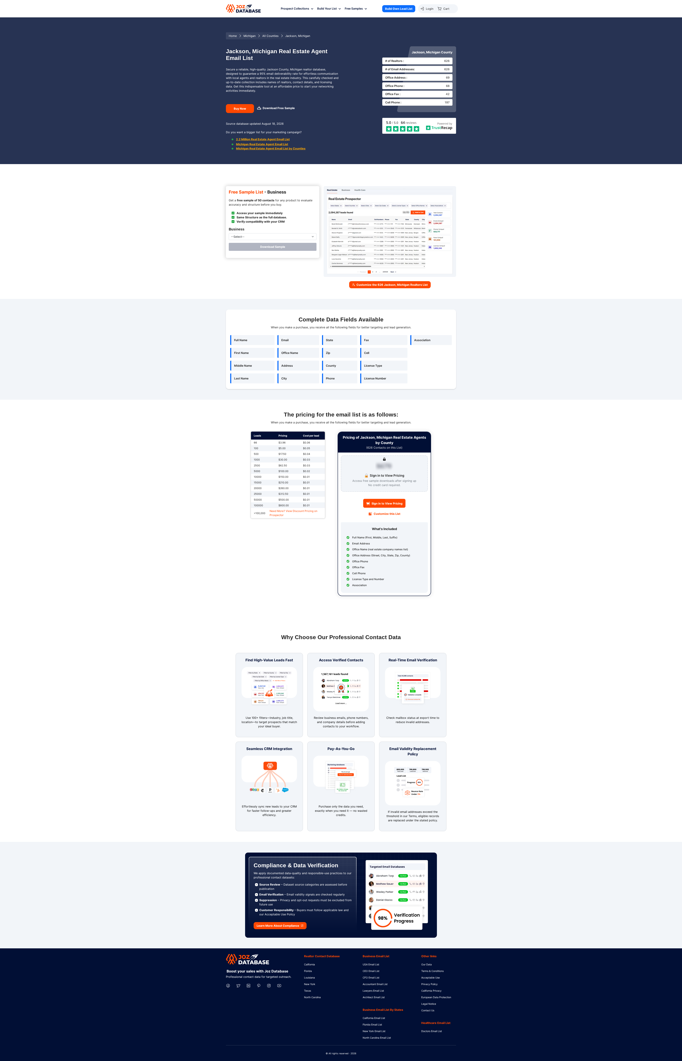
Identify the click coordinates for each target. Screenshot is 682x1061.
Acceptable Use (430, 977)
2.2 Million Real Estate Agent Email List (263, 139)
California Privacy (431, 990)
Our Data (426, 964)
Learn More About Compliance (278, 925)
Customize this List (387, 514)
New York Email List (374, 1031)
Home (233, 36)
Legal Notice (428, 1003)
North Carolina (312, 997)
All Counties (270, 36)
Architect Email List (374, 997)
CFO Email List (371, 977)
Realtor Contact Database (322, 956)
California (309, 964)
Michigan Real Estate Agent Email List (262, 144)
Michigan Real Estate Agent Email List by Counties (270, 148)
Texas (307, 990)
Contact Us (427, 1010)
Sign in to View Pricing (387, 503)
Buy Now (240, 108)
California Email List (374, 1017)
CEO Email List (371, 970)
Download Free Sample (279, 108)
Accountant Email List (375, 984)
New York (309, 984)
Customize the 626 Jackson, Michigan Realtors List (392, 284)
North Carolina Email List (377, 1037)
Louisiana (309, 977)
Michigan (249, 36)
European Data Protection (436, 997)
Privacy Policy (429, 984)
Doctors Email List (431, 1031)
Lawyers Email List (373, 990)
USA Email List (371, 964)
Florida (308, 970)
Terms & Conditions (432, 970)
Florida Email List (372, 1024)
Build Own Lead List (398, 8)
